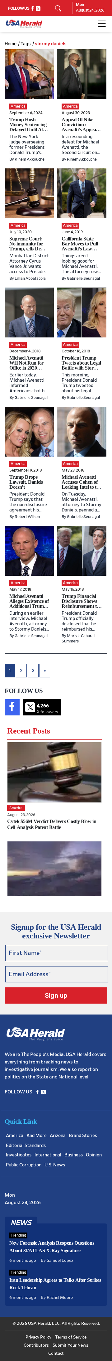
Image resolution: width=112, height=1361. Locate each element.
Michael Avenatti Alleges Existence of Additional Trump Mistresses (29, 603)
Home (10, 43)
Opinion (94, 1155)
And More (36, 1135)
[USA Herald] (24, 23)
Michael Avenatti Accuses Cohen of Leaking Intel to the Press (81, 484)
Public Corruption (23, 1165)
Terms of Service (70, 1337)
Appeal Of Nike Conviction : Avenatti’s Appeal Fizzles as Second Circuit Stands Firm (79, 132)
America (14, 1135)
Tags (26, 43)
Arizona (58, 1135)
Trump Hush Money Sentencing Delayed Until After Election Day (29, 127)
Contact (56, 1353)
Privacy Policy (38, 1337)
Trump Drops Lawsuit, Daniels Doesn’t (26, 482)
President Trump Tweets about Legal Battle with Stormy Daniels (81, 365)
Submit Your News (70, 1345)
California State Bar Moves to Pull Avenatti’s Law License (80, 246)
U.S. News (54, 1165)
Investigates (18, 1155)
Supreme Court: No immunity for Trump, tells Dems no (27, 246)
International (48, 1155)
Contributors (36, 1345)
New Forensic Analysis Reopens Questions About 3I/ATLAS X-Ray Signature (51, 1246)
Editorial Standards (26, 1145)
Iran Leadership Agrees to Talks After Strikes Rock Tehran (55, 1283)
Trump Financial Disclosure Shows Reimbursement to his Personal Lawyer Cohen (80, 606)
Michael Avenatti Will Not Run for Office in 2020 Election (26, 365)
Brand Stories (83, 1135)
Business (73, 1155)
